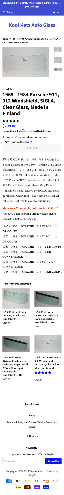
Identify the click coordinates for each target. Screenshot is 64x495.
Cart (59, 12)
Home (5, 38)
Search (32, 426)
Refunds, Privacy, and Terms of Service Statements (32, 422)
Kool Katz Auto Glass (32, 25)
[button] (11, 121)
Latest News (32, 404)
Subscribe (53, 461)
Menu (9, 12)
